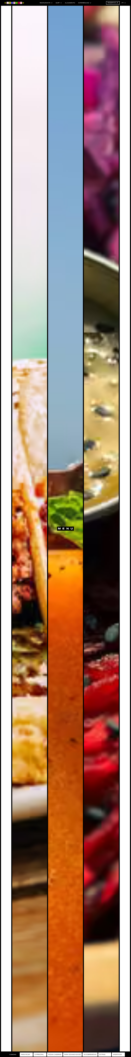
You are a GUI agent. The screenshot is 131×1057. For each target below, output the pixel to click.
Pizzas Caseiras (54, 1054)
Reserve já (113, 3)
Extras (102, 1054)
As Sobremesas (90, 1054)
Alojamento (70, 3)
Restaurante (45, 3)
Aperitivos (117, 1054)
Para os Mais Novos (72, 1054)
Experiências (83, 3)
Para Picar (25, 1054)
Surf (58, 3)
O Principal (39, 1054)
